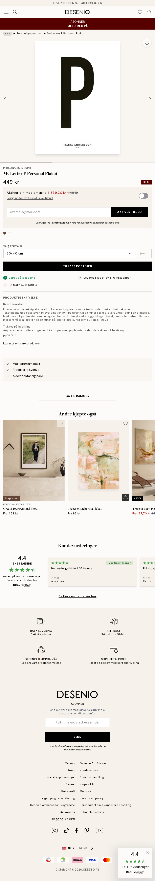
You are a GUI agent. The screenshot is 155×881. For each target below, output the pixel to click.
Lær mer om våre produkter (21, 343)
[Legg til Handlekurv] (125, 497)
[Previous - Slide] (5, 98)
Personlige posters (29, 33)
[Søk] (14, 12)
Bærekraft (68, 791)
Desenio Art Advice (93, 763)
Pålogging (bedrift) (62, 819)
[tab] (26, 161)
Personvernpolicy (61, 222)
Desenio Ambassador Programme (52, 805)
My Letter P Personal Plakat (66, 33)
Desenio (89, 869)
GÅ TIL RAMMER (77, 396)
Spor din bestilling (92, 777)
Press (71, 770)
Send (77, 737)
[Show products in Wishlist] (140, 12)
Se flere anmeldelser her (77, 596)
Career (70, 784)
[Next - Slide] (150, 98)
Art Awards (67, 812)
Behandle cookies (92, 812)
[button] (144, 253)
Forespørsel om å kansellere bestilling (105, 805)
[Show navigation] (6, 12)
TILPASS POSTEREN (77, 266)
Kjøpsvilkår (87, 784)
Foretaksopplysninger (60, 777)
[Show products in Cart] (149, 12)
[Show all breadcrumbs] (7, 34)
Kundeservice (89, 770)
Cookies (85, 791)
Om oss (70, 763)
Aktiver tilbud (129, 212)
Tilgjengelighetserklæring (58, 798)
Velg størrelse (13, 246)
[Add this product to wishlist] (147, 42)
